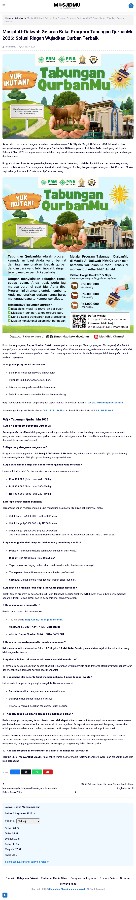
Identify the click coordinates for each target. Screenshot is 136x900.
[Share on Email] (48, 771)
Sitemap (125, 878)
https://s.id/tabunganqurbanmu (104, 402)
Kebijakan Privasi (27, 878)
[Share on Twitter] (26, 771)
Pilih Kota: (10, 821)
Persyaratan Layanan (84, 878)
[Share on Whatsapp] (37, 771)
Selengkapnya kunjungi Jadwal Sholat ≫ (27, 861)
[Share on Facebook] (15, 771)
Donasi (10, 878)
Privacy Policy (108, 878)
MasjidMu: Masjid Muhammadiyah (67, 889)
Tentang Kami (68, 883)
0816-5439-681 (105, 410)
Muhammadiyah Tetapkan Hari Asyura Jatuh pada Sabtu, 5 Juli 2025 (29, 790)
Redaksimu (11, 46)
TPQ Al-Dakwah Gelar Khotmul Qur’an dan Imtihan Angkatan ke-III (106, 786)
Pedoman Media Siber (54, 878)
